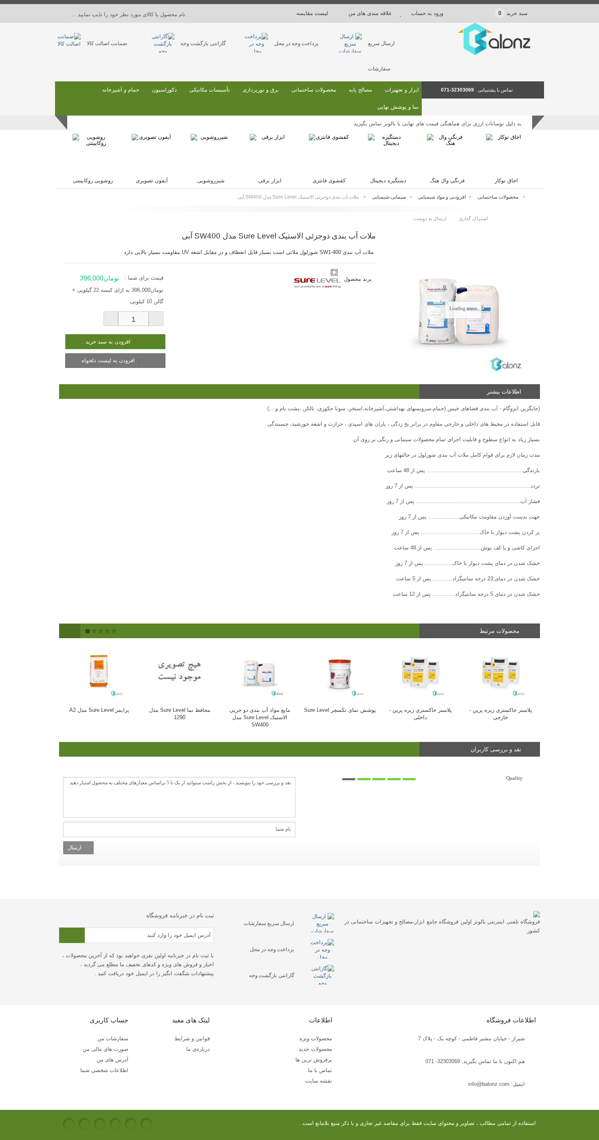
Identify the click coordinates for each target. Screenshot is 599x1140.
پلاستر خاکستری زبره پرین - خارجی (421, 713)
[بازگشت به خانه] (534, 197)
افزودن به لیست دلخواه (109, 360)
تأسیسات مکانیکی (209, 90)
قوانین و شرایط (192, 1038)
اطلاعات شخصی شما (104, 1070)
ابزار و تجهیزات (402, 90)
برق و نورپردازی (260, 90)
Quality (514, 778)
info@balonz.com (488, 1084)
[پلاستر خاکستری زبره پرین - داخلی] (341, 672)
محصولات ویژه (316, 1038)
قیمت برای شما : (144, 278)
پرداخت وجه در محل (296, 43)
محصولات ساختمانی (313, 90)
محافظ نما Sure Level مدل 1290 (99, 713)
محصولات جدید (315, 1049)
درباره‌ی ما (198, 1049)
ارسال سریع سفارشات (269, 923)
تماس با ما (320, 1070)
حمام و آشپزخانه (120, 90)
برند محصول (358, 279)
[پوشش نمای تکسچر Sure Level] (261, 672)
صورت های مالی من (105, 1049)
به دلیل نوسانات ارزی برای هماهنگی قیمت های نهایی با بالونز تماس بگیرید (438, 125)
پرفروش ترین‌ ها (313, 1060)
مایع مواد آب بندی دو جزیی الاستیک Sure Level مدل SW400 (180, 717)
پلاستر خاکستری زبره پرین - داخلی (340, 713)
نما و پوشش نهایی (398, 107)
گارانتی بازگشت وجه (203, 43)
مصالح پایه (360, 90)
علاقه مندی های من (370, 13)
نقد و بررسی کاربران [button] (496, 749)
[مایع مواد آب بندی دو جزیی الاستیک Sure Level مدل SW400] (180, 672)
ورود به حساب (427, 13)
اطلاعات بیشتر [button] (504, 391)
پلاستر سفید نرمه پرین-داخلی (501, 710)
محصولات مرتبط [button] (500, 631)
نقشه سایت (318, 1081)
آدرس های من (112, 1060)
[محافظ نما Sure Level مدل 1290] (100, 672)
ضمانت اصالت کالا (107, 43)
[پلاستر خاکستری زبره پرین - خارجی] (421, 672)
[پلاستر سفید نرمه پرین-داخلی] (501, 672)
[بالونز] (483, 53)
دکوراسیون (164, 90)
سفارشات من (112, 1038)
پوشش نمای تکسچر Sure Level (261, 710)
